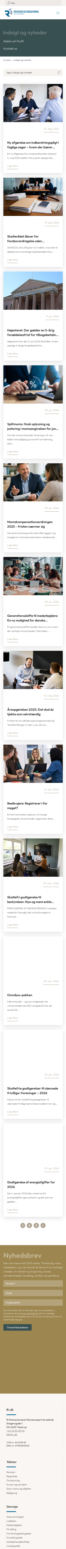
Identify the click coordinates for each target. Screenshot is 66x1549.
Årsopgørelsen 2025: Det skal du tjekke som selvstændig (30, 711)
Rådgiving (11, 1492)
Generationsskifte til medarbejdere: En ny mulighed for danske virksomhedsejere (32, 618)
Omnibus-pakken (19, 995)
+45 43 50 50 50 (15, 1430)
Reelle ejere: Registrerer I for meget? (27, 805)
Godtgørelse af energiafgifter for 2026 (31, 1184)
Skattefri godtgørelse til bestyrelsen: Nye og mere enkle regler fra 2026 (29, 899)
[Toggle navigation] (57, 12)
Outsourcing (13, 1480)
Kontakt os (10, 48)
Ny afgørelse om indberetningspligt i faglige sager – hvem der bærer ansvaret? (33, 145)
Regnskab (11, 1476)
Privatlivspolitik (14, 1537)
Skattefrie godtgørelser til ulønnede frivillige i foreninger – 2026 (32, 1090)
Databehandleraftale (17, 1541)
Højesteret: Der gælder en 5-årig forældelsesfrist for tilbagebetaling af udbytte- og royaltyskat (32, 332)
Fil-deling (11, 1529)
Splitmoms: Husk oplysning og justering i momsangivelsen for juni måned (32, 426)
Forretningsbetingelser (18, 1533)
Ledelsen (11, 1520)
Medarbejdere (14, 1525)
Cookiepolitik (13, 1545)
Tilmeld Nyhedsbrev (17, 1327)
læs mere (12, 165)
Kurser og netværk (16, 1484)
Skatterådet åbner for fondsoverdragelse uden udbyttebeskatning (24, 238)
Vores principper (15, 1516)
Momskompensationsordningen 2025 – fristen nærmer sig (30, 524)
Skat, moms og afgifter (18, 1488)
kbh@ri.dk (11, 1434)
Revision (10, 1472)
